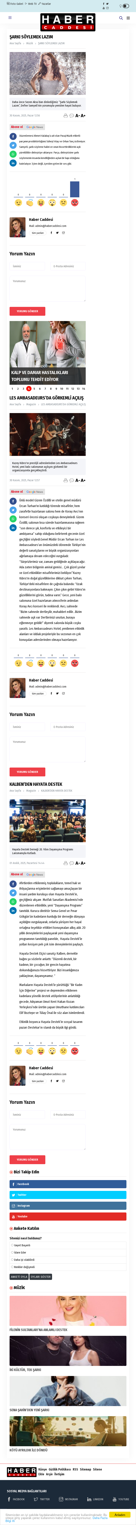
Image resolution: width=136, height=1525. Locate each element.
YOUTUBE (123, 1499)
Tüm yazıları (38, 232)
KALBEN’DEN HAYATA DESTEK (56, 790)
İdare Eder (20, 1252)
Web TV (32, 3)
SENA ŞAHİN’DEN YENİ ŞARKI (29, 1410)
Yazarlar (46, 3)
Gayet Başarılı (22, 1245)
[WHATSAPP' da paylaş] (13, 154)
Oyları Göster (41, 1276)
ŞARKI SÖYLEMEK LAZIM (51, 43)
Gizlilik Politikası (60, 1469)
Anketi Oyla (19, 1276)
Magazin (31, 404)
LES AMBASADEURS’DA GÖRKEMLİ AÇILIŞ (63, 404)
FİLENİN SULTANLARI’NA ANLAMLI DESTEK (38, 1330)
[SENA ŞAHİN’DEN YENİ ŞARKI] (68, 1391)
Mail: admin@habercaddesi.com (47, 226)
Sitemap (85, 1469)
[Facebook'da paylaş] (13, 136)
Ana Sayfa (15, 43)
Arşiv (49, 1474)
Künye (42, 1469)
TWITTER (45, 1499)
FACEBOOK (19, 1499)
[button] (128, 18)
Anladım (120, 1514)
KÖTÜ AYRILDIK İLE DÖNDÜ (28, 1450)
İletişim (59, 1474)
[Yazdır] (65, 115)
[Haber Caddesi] (68, 21)
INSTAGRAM (71, 1499)
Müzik (29, 43)
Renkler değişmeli (24, 1267)
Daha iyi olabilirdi (24, 1259)
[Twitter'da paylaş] (13, 145)
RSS (75, 1469)
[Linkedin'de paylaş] (13, 163)
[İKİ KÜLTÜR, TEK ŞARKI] (68, 1351)
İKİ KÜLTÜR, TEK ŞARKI (25, 1370)
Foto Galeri (16, 3)
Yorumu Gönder (27, 311)
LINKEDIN (98, 1499)
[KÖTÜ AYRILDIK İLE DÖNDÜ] (68, 1431)
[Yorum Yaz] (71, 115)
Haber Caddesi (41, 219)
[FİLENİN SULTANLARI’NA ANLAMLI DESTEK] (68, 1311)
